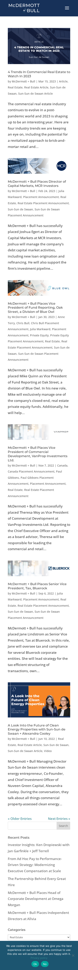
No (45, 964)
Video (48, 751)
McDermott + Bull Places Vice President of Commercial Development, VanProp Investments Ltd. (37, 454)
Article (63, 81)
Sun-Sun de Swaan (20, 209)
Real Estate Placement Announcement (43, 203)
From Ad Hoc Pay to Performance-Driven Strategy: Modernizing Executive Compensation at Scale (35, 864)
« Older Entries (20, 818)
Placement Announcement (41, 197)
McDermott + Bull (23, 81)
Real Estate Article (36, 87)
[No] (73, 955)
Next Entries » (59, 818)
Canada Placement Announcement (31, 471)
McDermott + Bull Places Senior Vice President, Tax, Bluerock (37, 586)
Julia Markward (40, 329)
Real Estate (15, 87)
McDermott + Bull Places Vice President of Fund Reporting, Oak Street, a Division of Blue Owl (35, 308)
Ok (35, 964)
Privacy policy (39, 957)
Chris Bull (22, 323)
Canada (62, 465)
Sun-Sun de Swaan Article (35, 93)
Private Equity (39, 335)
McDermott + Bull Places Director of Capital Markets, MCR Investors (37, 184)
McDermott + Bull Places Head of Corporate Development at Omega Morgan (35, 898)
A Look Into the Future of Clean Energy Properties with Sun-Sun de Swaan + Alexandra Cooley (36, 729)
